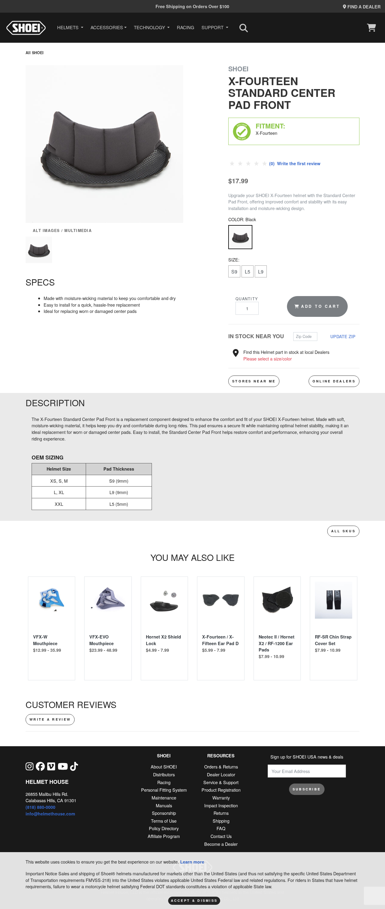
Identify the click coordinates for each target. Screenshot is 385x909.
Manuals (164, 805)
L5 (247, 271)
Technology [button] (150, 27)
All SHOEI (35, 52)
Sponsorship (164, 813)
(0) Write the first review (294, 163)
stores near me (254, 381)
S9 (234, 271)
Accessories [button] (107, 27)
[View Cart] (373, 27)
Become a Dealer (221, 844)
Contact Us (221, 836)
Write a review (50, 719)
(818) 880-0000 (40, 807)
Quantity (247, 298)
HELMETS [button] (68, 27)
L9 (260, 271)
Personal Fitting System (164, 790)
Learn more (192, 862)
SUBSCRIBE (307, 789)
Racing (185, 27)
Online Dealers (334, 381)
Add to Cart (320, 306)
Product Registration (221, 790)
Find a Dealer (363, 7)
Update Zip (343, 336)
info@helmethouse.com (50, 814)
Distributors (164, 774)
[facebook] (40, 766)
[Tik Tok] (74, 766)
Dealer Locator (221, 774)
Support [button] (213, 27)
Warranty (221, 797)
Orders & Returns (221, 766)
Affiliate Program (164, 836)
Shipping (221, 821)
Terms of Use (164, 821)
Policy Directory (164, 828)
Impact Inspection (221, 805)
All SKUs (343, 531)
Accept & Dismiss (194, 900)
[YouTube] (63, 766)
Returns (221, 813)
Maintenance (164, 797)
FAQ (221, 828)
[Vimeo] (51, 766)
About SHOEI (164, 766)
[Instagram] (29, 766)
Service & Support (221, 782)
